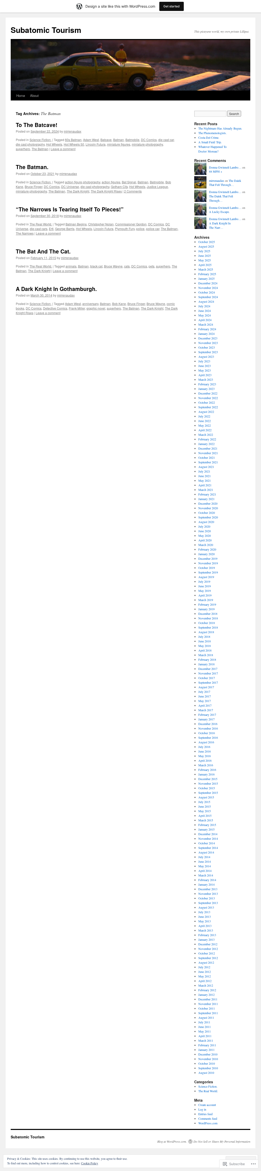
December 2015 (207, 779)
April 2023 (205, 375)
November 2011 (208, 1004)
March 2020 (205, 545)
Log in (202, 1109)
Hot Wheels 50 (74, 144)
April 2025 (205, 265)
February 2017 (207, 714)
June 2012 (204, 972)
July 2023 (204, 361)
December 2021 (207, 448)
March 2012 (205, 985)
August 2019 (206, 577)
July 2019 (204, 581)
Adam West (91, 139)
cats (127, 266)
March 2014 (205, 875)
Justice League (157, 186)
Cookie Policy (89, 1163)
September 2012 (208, 958)
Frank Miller (77, 308)
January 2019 (206, 609)
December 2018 (207, 614)
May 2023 (204, 370)
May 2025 (204, 260)
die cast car (166, 139)
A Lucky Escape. (219, 212)
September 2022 (208, 407)
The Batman (40, 149)
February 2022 (207, 439)
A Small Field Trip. (210, 142)
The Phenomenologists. (212, 133)
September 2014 (208, 848)
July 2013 (204, 912)
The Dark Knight (78, 191)
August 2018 (206, 632)
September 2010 (208, 1068)
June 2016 (204, 751)
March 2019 (205, 600)
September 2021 (208, 462)
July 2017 (204, 692)
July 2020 (204, 526)
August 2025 (206, 246)
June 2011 (204, 1027)
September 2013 (208, 903)
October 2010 (206, 1063)
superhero (23, 149)
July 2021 (204, 471)
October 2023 (206, 347)
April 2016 (205, 760)
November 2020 (208, 508)
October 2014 (206, 843)
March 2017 (205, 710)
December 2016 (207, 724)
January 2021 (206, 499)
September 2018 (208, 627)
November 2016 (208, 728)
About (34, 95)
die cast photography (30, 144)
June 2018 (204, 641)
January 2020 (206, 554)
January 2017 (206, 719)
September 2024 (208, 297)
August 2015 (206, 797)
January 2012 (206, 994)
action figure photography (82, 182)
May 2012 (204, 976)
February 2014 (207, 880)
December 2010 (207, 1054)
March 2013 (205, 930)
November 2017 (208, 673)
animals (71, 266)
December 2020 (207, 503)
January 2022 (206, 444)
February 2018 (207, 659)
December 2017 (207, 669)
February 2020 (207, 549)
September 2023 (208, 352)
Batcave (106, 139)
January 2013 (206, 939)
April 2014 (205, 871)
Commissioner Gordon (131, 224)
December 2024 (207, 283)
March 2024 (205, 324)
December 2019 (207, 558)
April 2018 (205, 650)
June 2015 (204, 806)
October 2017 (206, 678)
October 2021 (206, 457)
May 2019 (204, 591)
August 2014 (206, 852)
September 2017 (208, 682)
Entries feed (205, 1114)
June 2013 (204, 916)
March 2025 (205, 269)
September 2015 (208, 793)
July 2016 (204, 747)
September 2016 (208, 737)
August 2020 (206, 522)
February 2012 (207, 990)
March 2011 (205, 1040)
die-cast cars (38, 228)
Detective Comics (55, 308)
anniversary (90, 303)
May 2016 (204, 756)
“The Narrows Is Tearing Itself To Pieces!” (70, 209)
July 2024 (204, 306)
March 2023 (205, 379)
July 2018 (204, 636)
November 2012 (208, 949)
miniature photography (147, 144)
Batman (118, 139)
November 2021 (208, 453)
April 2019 (205, 595)
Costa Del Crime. (208, 137)
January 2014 (206, 884)
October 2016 (206, 733)
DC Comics (149, 139)
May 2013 (204, 921)
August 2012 (206, 962)
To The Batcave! (36, 125)
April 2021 (205, 485)
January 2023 (206, 389)
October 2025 (206, 242)
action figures (111, 182)
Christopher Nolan (101, 224)
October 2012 (206, 953)
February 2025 (207, 274)
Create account (207, 1105)
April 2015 (205, 815)
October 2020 (206, 513)
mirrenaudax (72, 131)
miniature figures (118, 144)
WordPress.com (207, 1123)
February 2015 (207, 825)
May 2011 (204, 1031)
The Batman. (32, 167)
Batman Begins (76, 224)
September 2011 (208, 1013)
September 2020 (208, 517)
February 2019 (207, 604)
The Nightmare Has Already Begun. (220, 128)
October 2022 (206, 402)
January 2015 (206, 829)
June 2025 (204, 255)
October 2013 (206, 898)
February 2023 (207, 384)
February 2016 (207, 770)
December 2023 (207, 338)
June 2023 (204, 366)
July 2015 (204, 802)
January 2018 (206, 664)
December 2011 (207, 999)
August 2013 (206, 907)
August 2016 (206, 742)
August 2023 (206, 356)
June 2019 (204, 586)
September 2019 (208, 572)
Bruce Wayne (113, 266)
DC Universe (70, 186)
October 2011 (206, 1008)
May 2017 (204, 701)
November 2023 (208, 343)
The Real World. (41, 224)
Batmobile (132, 139)
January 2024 (206, 334)
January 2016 (206, 774)
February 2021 (207, 494)
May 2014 (204, 866)
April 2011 (205, 1036)
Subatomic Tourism (46, 29)
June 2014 (204, 861)
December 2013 (207, 889)
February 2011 (207, 1045)
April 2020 (205, 540)
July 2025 (204, 251)
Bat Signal (129, 182)
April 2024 (205, 320)
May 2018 (204, 646)
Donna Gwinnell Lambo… (225, 167)
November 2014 (208, 838)
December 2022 (207, 393)
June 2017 (204, 696)
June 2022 (204, 421)
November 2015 (208, 783)
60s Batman (73, 139)
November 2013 (208, 894)
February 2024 (207, 329)
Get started (171, 6)
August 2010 (206, 1073)
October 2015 (206, 788)
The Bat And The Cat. (43, 251)
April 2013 (205, 926)
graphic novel (95, 308)
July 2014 (204, 857)
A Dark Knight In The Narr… (220, 225)
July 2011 (204, 1022)
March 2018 (205, 655)
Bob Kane (119, 303)
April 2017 (205, 705)
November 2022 (208, 398)
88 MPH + (215, 171)
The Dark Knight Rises (106, 191)
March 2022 (205, 434)
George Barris (64, 228)
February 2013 (207, 935)
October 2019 (206, 568)
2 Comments (133, 191)
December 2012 (207, 944)
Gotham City (119, 186)
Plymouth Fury (125, 228)
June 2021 (204, 476)
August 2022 (206, 412)
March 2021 (205, 490)
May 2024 (204, 315)
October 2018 (206, 623)
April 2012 (205, 981)
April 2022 (205, 430)
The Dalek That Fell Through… (225, 183)
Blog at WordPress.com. (172, 1141)
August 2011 (206, 1017)
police (140, 228)
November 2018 (208, 618)
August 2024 (206, 301)
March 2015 (205, 820)
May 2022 (204, 425)
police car (152, 228)
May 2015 (204, 811)
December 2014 (207, 834)
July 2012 (204, 967)
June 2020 (204, 531)
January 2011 (206, 1050)
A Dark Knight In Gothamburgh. (56, 288)
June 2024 (204, 311)
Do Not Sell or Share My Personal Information (221, 1141)
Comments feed (207, 1118)
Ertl (51, 228)
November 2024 (208, 288)
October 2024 (206, 292)
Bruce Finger (33, 186)
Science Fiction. (40, 139)
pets (151, 266)
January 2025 (206, 278)
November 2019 (208, 563)
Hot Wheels (54, 144)
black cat (96, 266)
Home (20, 95)
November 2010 (208, 1059)
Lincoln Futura (96, 144)
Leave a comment (63, 149)
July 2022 (204, 416)
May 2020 (204, 535)
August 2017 (206, 687)
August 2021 (206, 467)
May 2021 (204, 480)
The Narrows (25, 233)
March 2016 (205, 765)
